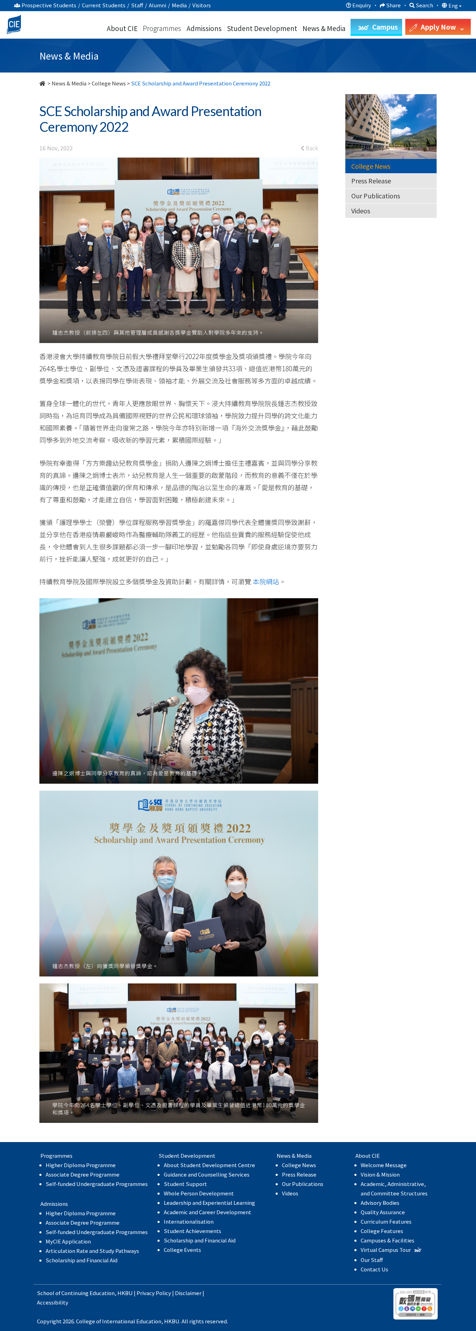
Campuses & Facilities (387, 1240)
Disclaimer (188, 1292)
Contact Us (374, 1269)
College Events (182, 1249)
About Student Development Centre (209, 1165)
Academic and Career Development (207, 1212)
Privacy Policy (154, 1292)
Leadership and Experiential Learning (209, 1202)
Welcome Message (384, 1165)
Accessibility (52, 1302)
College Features (382, 1230)
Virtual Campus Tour (386, 1249)
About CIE (122, 28)
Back (311, 148)
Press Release (371, 180)
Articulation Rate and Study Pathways (92, 1250)
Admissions (204, 28)
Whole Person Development (199, 1193)
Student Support (185, 1183)
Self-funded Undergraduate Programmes (97, 1183)
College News (109, 83)
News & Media (69, 83)
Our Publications (375, 195)
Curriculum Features (386, 1221)
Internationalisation (189, 1221)
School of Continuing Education (76, 1292)
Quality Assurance (383, 1212)
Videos (360, 210)
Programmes (163, 28)
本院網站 (266, 581)
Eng (453, 5)
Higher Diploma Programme (81, 1165)
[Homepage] (42, 83)
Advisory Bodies (380, 1202)
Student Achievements (192, 1230)
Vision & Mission (380, 1174)
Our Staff (372, 1259)
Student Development (262, 28)
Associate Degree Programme (83, 1174)
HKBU (125, 1292)
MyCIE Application (68, 1241)
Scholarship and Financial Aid (81, 1260)
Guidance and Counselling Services (206, 1174)
